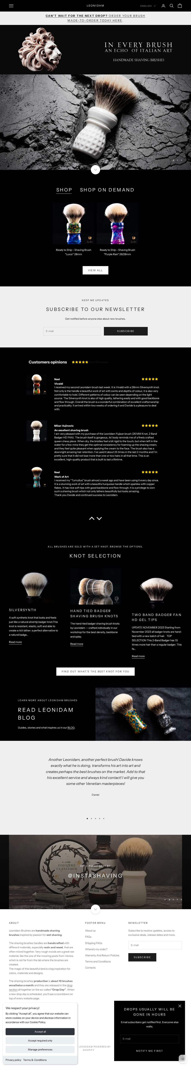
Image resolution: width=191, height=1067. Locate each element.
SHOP (64, 190)
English (146, 6)
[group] (95, 122)
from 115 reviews (98, 362)
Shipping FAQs (93, 943)
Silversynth (23, 610)
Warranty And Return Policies (102, 955)
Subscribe (125, 331)
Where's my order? (96, 949)
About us (90, 930)
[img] (80, 362)
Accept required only (40, 1040)
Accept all (40, 1031)
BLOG (71, 727)
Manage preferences (40, 1049)
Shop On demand (107, 190)
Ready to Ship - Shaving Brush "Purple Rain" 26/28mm (117, 252)
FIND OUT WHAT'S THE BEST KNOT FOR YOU (95, 671)
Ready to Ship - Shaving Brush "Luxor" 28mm (73, 252)
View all (95, 270)
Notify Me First (149, 1050)
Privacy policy (13, 1060)
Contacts (90, 967)
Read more (15, 642)
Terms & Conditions (35, 1060)
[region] (95, 122)
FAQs (88, 936)
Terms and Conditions (98, 961)
